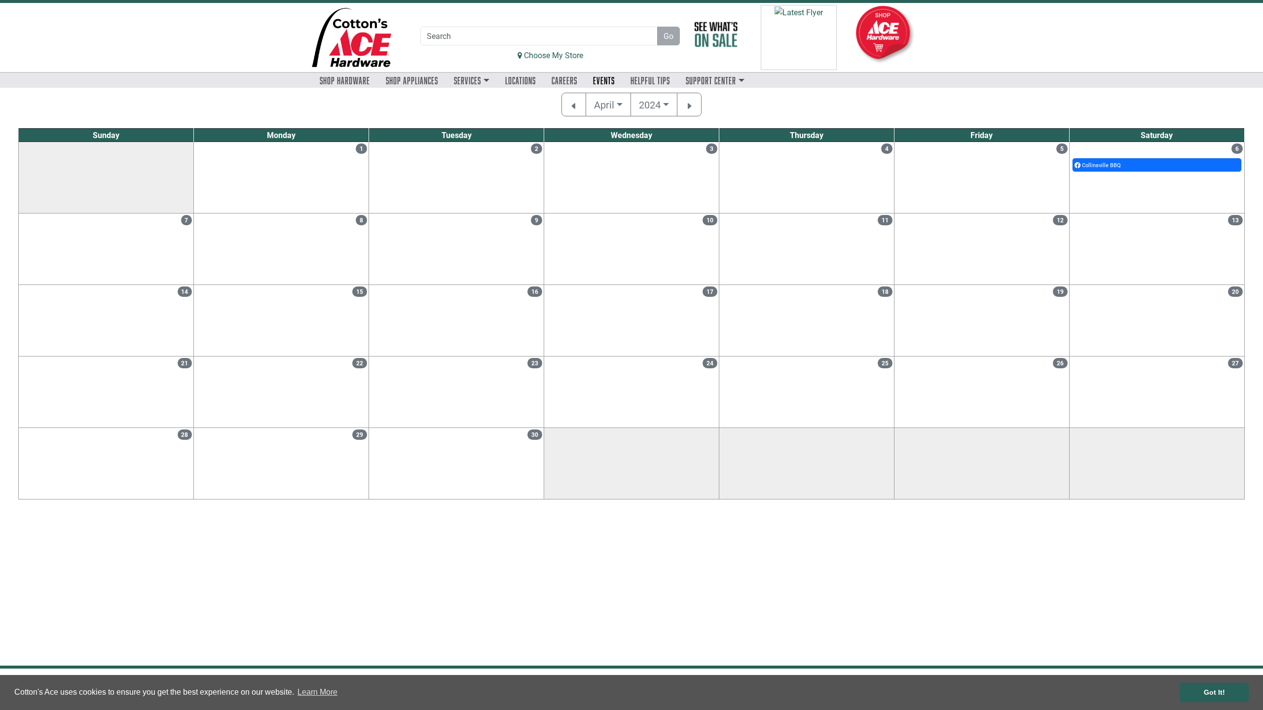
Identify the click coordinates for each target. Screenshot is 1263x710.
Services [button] (467, 80)
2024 (650, 104)
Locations (520, 80)
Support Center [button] (711, 80)
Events (604, 80)
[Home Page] (352, 37)
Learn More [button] (317, 692)
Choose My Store (552, 55)
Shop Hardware (345, 80)
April (604, 104)
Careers (564, 80)
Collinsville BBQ (1100, 165)
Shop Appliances (412, 80)
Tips (650, 80)
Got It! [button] (1214, 692)
